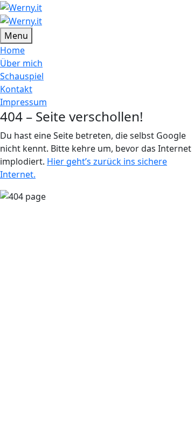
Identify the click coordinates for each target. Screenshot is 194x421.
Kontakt (16, 89)
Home (12, 50)
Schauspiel (22, 76)
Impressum (23, 102)
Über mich (21, 63)
